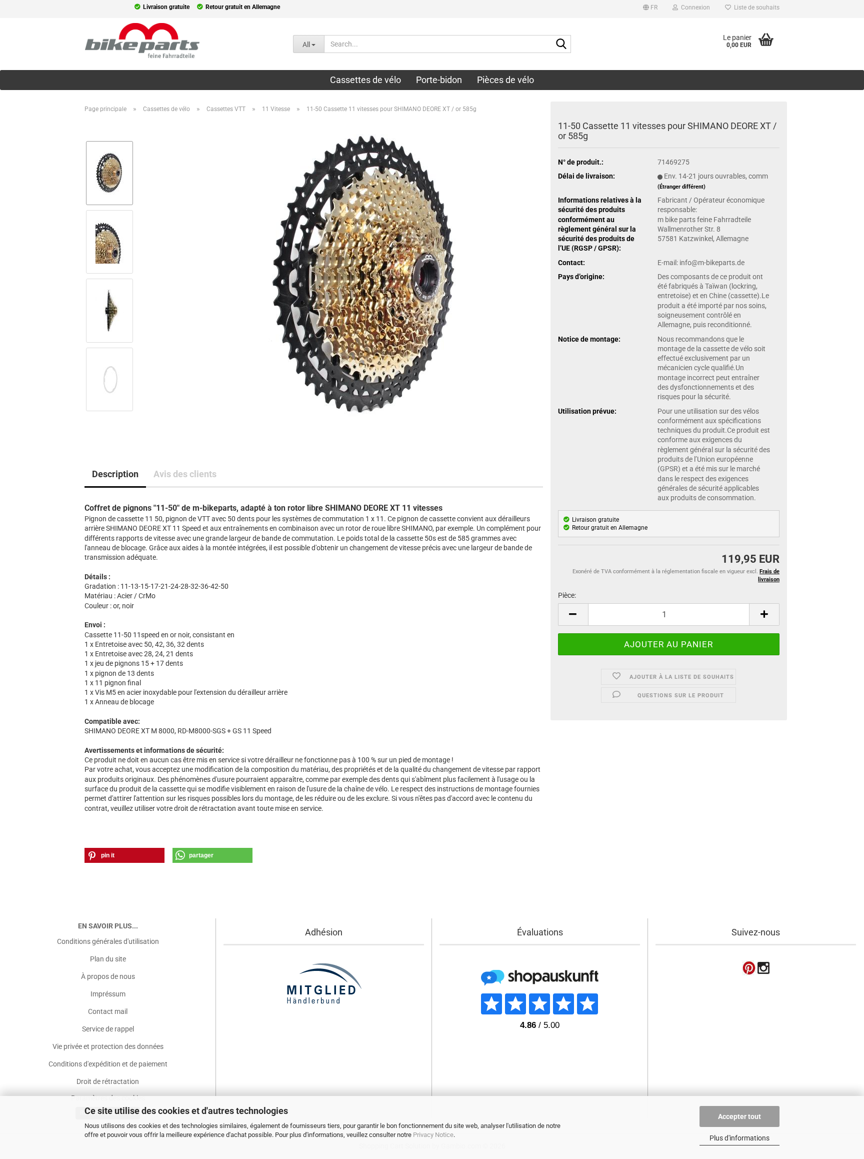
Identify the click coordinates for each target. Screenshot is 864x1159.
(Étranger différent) (682, 187)
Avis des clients (185, 474)
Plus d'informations (740, 1138)
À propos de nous (108, 976)
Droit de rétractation (107, 1081)
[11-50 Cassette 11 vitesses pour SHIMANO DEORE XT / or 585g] (368, 276)
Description (115, 474)
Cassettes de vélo (365, 80)
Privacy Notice (433, 1134)
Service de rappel (108, 1029)
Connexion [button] (694, 7)
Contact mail (108, 1011)
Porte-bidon (439, 80)
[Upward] (27, 1088)
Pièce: (567, 595)
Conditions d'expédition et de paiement (108, 1064)
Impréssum (108, 994)
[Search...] (561, 45)
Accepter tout (739, 1116)
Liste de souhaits (755, 7)
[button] (650, 9)
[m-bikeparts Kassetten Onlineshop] (139, 40)
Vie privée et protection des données (108, 1046)
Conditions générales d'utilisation (108, 941)
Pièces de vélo (505, 80)
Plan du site (108, 959)
